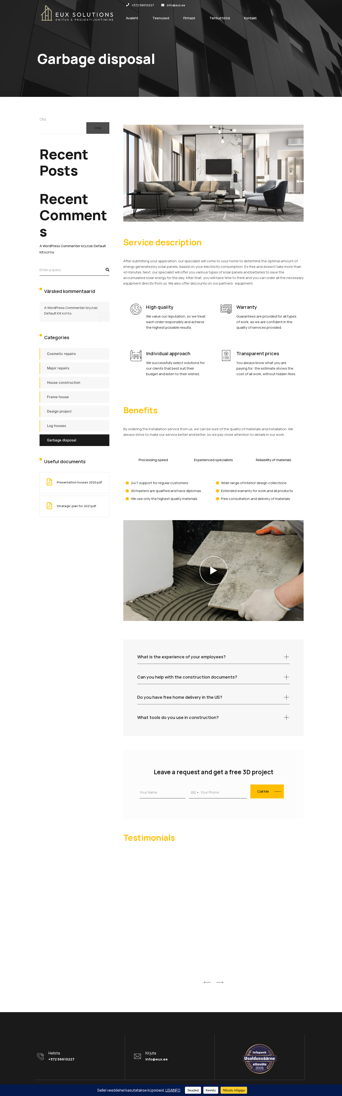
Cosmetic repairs (61, 353)
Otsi (43, 119)
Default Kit (52, 313)
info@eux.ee (156, 1059)
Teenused (160, 18)
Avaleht (132, 18)
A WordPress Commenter (60, 245)
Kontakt (250, 18)
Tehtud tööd (219, 18)
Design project (59, 411)
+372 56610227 (61, 1059)
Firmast (189, 18)
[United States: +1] (194, 792)
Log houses (56, 425)
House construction (63, 382)
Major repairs (58, 368)
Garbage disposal (61, 440)
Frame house (58, 397)
